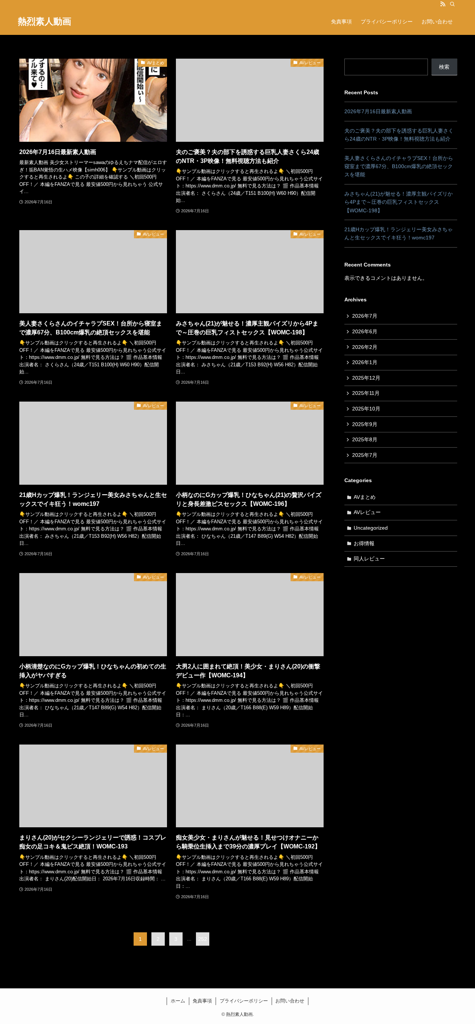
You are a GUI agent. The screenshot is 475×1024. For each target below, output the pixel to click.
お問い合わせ (289, 1001)
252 (202, 939)
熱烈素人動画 (44, 21)
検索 (444, 67)
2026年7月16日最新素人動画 (378, 111)
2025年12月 (366, 378)
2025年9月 (364, 424)
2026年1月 (364, 362)
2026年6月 (364, 331)
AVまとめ (365, 497)
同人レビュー (369, 559)
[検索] (452, 4)
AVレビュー (367, 512)
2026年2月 (364, 347)
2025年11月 (366, 393)
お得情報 (364, 543)
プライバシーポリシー (244, 1001)
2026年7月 (364, 316)
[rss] (443, 4)
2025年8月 (364, 439)
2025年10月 (366, 409)
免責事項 (202, 1001)
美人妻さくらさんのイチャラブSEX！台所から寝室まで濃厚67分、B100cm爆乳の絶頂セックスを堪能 (398, 166)
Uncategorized (371, 528)
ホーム (178, 1001)
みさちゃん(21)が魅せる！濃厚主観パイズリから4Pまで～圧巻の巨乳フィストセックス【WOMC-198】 (398, 202)
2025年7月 (364, 455)
